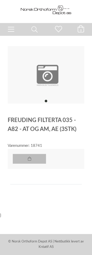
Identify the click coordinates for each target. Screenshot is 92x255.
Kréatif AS (46, 247)
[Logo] (46, 9)
